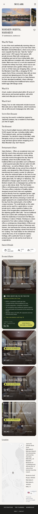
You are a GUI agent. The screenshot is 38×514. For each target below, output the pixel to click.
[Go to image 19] (29, 403)
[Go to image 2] (17, 261)
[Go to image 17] (26, 403)
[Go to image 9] (15, 403)
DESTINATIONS (8, 507)
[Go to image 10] (16, 403)
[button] (13, 472)
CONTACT (21, 511)
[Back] (4, 4)
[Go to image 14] (22, 403)
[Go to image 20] (31, 403)
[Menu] (35, 4)
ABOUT (16, 511)
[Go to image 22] (34, 403)
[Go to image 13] (21, 403)
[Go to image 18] (28, 403)
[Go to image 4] (20, 261)
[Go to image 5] (9, 403)
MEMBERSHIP (30, 507)
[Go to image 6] (11, 403)
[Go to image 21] (32, 403)
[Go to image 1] (18, 332)
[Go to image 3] (6, 403)
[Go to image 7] (12, 403)
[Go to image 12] (19, 403)
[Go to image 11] (18, 403)
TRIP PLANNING (19, 507)
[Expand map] (21, 445)
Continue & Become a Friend (26, 324)
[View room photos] (33, 262)
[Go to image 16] (25, 403)
